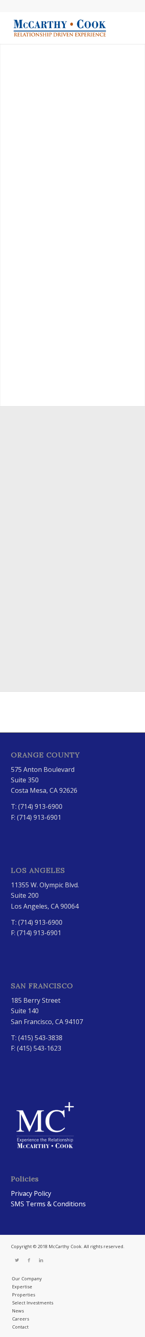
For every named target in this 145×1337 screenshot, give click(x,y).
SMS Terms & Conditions (48, 1203)
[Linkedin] (41, 1260)
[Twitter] (17, 1260)
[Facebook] (29, 1260)
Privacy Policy (31, 1193)
